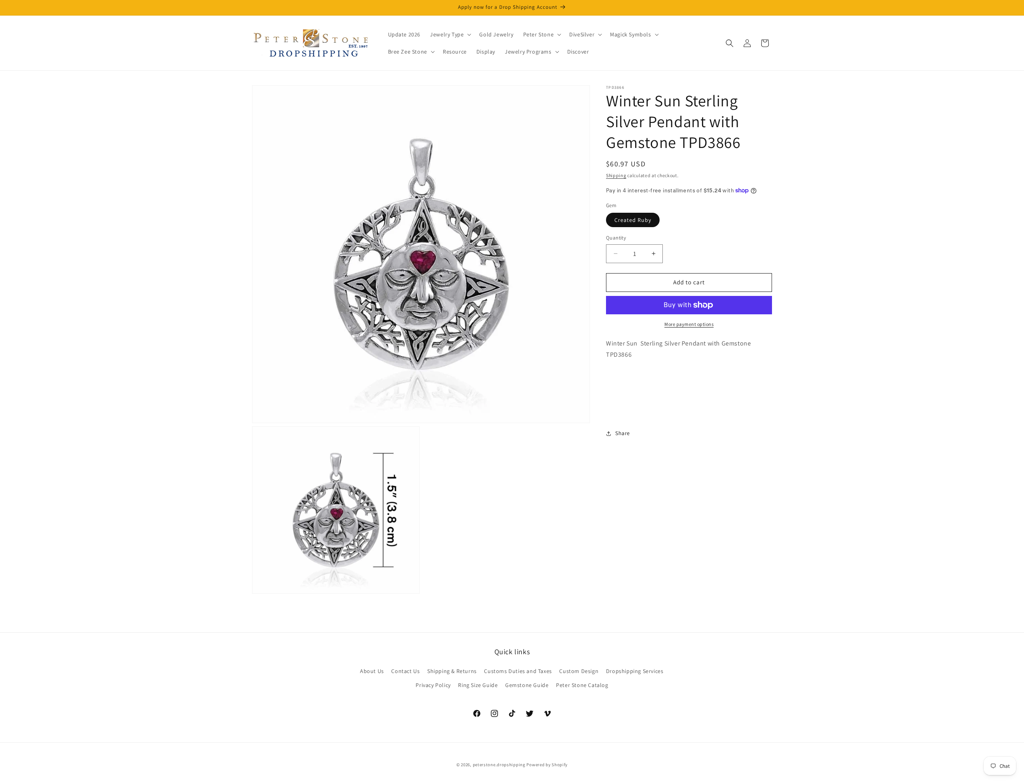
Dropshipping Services (635, 671)
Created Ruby (632, 220)
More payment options (689, 324)
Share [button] (622, 433)
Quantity (616, 237)
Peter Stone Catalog (582, 685)
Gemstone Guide (526, 685)
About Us (372, 671)
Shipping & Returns (452, 671)
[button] (449, 34)
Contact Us (405, 671)
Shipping (616, 175)
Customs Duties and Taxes (518, 671)
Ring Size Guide (478, 685)
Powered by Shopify (547, 764)
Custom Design (578, 671)
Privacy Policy (433, 685)
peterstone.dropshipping (499, 764)
